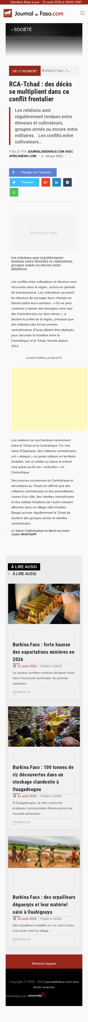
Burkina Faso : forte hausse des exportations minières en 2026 (43, 652)
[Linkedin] (56, 182)
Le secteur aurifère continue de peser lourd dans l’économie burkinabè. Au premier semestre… (43, 678)
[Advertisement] (49, 398)
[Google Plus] (46, 182)
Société (23, 29)
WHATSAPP (29, 534)
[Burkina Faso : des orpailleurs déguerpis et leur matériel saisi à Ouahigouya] (44, 860)
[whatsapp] (14, 192)
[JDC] (35, 13)
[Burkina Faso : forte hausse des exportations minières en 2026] (44, 608)
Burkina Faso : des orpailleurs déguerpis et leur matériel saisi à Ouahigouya (44, 904)
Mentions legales (44, 963)
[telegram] (67, 182)
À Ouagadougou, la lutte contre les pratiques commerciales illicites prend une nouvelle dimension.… (42, 808)
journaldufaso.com (58, 982)
